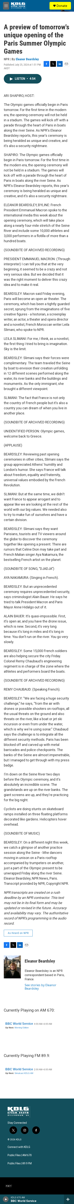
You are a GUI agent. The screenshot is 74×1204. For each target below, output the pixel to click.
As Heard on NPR (18, 933)
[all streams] (69, 1199)
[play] (5, 1199)
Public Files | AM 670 (20, 1155)
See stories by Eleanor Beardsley (40, 987)
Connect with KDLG (19, 1147)
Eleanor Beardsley (27, 59)
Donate (62, 5)
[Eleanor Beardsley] (12, 966)
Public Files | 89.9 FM (20, 1163)
